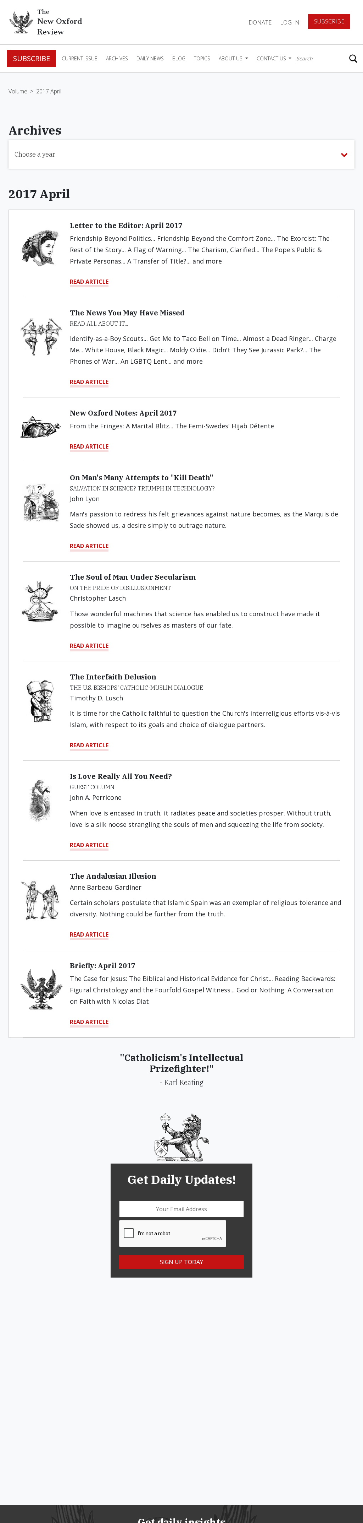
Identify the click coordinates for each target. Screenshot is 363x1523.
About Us (231, 58)
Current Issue (79, 58)
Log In (290, 22)
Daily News (150, 58)
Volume (18, 91)
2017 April (48, 91)
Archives (117, 58)
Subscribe (329, 21)
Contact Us (272, 58)
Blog (178, 58)
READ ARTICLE (89, 282)
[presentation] (173, 1234)
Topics (202, 58)
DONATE (260, 22)
